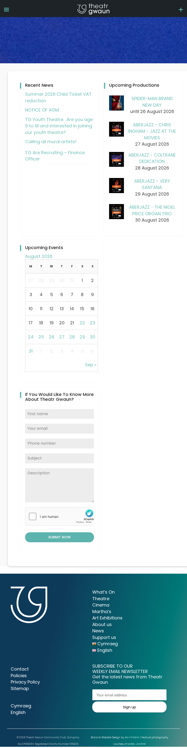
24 (31, 337)
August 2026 (38, 256)
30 (92, 337)
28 (72, 337)
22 (82, 323)
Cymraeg (21, 706)
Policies (19, 676)
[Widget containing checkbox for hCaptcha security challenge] (59, 516)
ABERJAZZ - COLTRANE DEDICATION (152, 158)
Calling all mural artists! (50, 142)
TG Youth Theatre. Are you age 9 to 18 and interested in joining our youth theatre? (59, 125)
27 (62, 337)
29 (82, 337)
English (18, 712)
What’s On (103, 592)
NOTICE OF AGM (42, 110)
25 (41, 337)
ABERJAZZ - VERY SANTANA (152, 184)
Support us (104, 637)
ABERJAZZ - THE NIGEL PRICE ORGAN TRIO (152, 210)
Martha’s (101, 611)
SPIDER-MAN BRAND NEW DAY (152, 101)
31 (31, 351)
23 (92, 323)
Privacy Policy (25, 682)
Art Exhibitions (107, 618)
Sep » (90, 365)
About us (102, 624)
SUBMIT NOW (59, 537)
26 (51, 337)
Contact (20, 669)
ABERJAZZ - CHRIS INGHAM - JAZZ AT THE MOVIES (152, 131)
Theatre (100, 599)
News (98, 631)
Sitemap (20, 688)
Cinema (100, 605)
